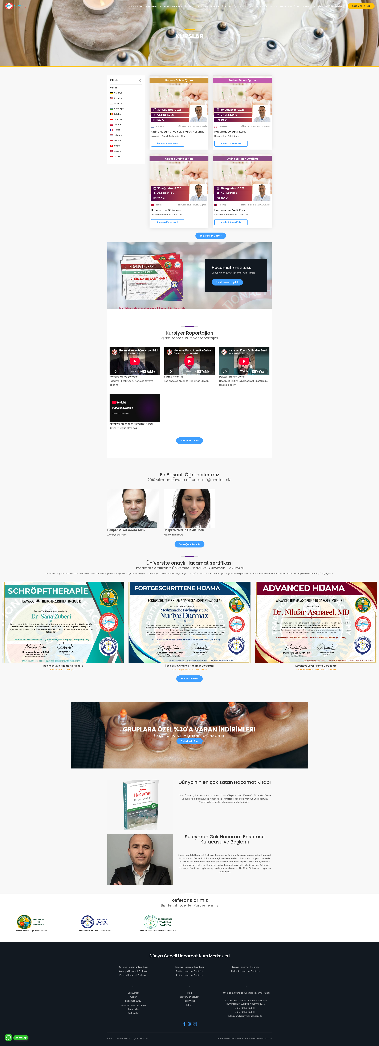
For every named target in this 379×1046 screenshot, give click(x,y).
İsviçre (116, 145)
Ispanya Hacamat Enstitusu (189, 967)
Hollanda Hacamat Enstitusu (245, 971)
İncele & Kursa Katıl (167, 143)
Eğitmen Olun (361, 6)
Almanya (117, 92)
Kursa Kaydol (335, 6)
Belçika (117, 114)
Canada (117, 119)
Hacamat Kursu (133, 1000)
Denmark (118, 124)
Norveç (117, 151)
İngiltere (117, 140)
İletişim (189, 1005)
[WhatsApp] (8, 1037)
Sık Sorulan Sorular (189, 996)
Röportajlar (133, 1009)
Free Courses (173, 6)
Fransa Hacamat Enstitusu (245, 967)
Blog (189, 992)
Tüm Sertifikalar (189, 678)
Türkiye (117, 156)
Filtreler (114, 80)
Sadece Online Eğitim (179, 80)
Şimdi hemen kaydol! (227, 282)
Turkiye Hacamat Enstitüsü (189, 971)
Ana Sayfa (136, 6)
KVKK (109, 1038)
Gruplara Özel (289, 6)
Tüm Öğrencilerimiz (189, 544)
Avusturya (118, 103)
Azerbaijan (118, 108)
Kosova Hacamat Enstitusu (133, 975)
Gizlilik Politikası (123, 1038)
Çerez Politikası (141, 1038)
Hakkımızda (189, 1000)
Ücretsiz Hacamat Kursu (133, 1005)
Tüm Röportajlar (190, 440)
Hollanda (117, 135)
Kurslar (133, 996)
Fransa (116, 129)
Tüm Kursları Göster (210, 235)
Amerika (117, 98)
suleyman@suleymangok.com (244, 1015)
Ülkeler (227, 6)
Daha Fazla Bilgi (189, 741)
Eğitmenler (133, 992)
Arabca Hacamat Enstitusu (189, 975)
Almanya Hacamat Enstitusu (133, 971)
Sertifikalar (133, 1013)
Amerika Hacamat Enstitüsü (133, 967)
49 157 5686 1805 (244, 1008)
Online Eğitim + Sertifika (242, 159)
